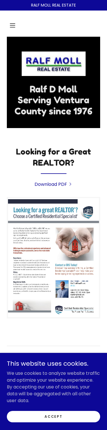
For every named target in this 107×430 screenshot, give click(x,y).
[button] (12, 25)
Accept (53, 416)
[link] (54, 63)
